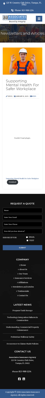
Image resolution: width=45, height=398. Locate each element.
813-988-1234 (25, 371)
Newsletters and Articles (23, 287)
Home (23, 265)
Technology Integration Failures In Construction (22, 318)
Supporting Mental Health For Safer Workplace (22, 178)
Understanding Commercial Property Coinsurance (22, 328)
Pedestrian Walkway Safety (22, 337)
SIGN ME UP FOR (9, 238)
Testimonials (23, 291)
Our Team (23, 274)
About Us (23, 269)
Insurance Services (23, 278)
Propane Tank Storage (22, 310)
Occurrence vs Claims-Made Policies (22, 344)
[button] (39, 19)
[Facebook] (19, 379)
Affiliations (23, 282)
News (34, 96)
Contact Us (23, 295)
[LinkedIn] (23, 379)
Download (12, 182)
